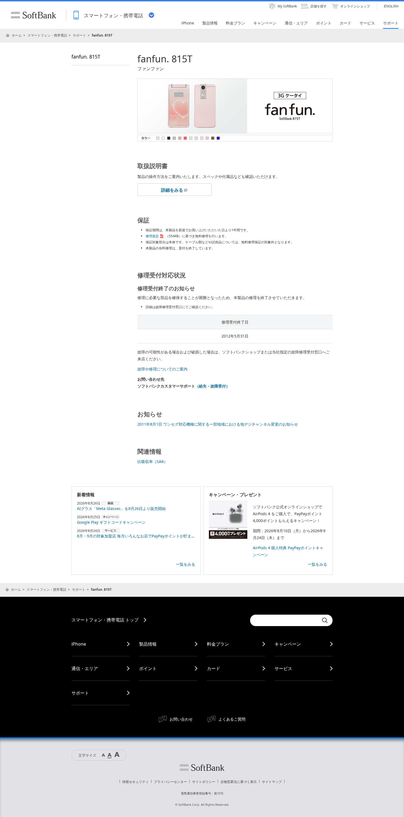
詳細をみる (172, 190)
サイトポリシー (203, 781)
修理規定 (152, 236)
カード (213, 668)
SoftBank (33, 15)
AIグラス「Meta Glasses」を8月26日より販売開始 (121, 508)
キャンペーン (288, 644)
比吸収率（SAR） (152, 461)
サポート (79, 35)
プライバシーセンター (170, 781)
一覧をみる (185, 564)
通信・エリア (84, 668)
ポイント (148, 668)
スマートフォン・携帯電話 (47, 35)
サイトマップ (272, 781)
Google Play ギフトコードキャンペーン (111, 522)
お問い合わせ (181, 719)
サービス (283, 668)
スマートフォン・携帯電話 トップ (105, 620)
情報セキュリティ (135, 781)
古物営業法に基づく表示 (238, 781)
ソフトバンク (202, 767)
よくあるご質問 (231, 719)
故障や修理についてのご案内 (162, 369)
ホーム (17, 35)
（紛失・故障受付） (212, 386)
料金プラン (218, 644)
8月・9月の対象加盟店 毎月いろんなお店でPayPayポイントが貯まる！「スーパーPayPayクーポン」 (163, 536)
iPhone (78, 644)
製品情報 (148, 644)
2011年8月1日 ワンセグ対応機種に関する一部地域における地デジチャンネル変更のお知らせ (217, 424)
